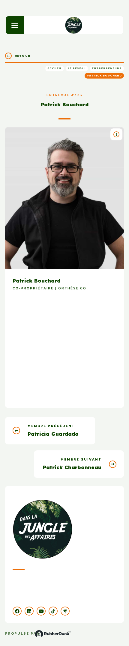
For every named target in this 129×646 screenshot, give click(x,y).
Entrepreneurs (107, 68)
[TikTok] (53, 611)
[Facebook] (17, 611)
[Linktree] (65, 611)
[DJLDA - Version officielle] (73, 25)
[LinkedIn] (29, 611)
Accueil (54, 68)
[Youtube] (41, 611)
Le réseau (77, 68)
